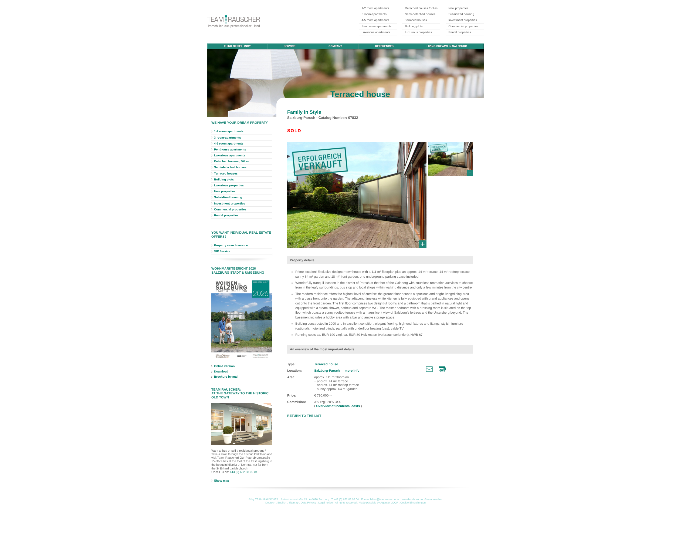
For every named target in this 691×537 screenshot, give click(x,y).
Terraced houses (416, 20)
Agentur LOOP (389, 502)
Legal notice (325, 502)
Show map (221, 480)
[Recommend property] (429, 369)
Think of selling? (237, 46)
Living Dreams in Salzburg (446, 46)
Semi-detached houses (420, 14)
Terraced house (326, 364)
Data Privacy (308, 502)
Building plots (413, 26)
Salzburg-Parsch (327, 370)
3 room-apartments (374, 14)
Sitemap (294, 502)
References (384, 46)
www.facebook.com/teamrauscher (422, 499)
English (281, 502)
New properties (458, 8)
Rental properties (459, 32)
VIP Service (222, 251)
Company (335, 46)
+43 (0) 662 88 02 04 (243, 472)
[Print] (442, 369)
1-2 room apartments (375, 8)
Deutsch (270, 502)
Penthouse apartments (376, 26)
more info (352, 370)
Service (290, 46)
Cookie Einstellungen (413, 502)
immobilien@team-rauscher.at (381, 499)
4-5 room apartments (375, 20)
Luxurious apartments (375, 32)
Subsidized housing (461, 14)
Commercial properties (463, 26)
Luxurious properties (418, 32)
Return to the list (304, 416)
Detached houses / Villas (421, 8)
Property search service (231, 245)
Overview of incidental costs (338, 406)
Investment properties (462, 20)
